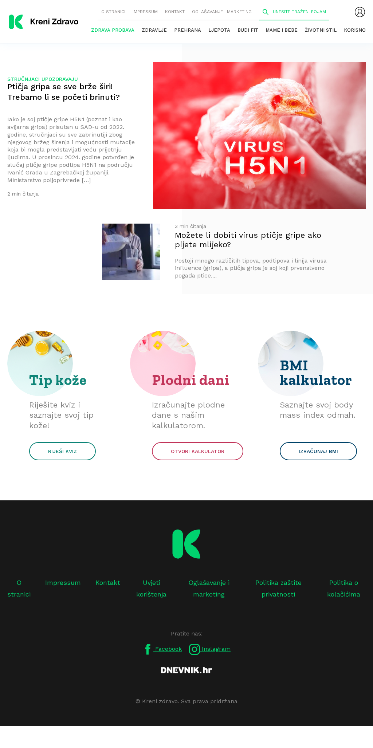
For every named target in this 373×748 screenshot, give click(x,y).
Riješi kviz (62, 451)
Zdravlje (154, 30)
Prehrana (187, 30)
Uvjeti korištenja (151, 588)
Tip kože (58, 380)
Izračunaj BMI (318, 451)
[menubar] (360, 12)
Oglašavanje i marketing (222, 11)
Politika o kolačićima (343, 588)
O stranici (113, 11)
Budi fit (247, 30)
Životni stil (321, 30)
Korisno (355, 30)
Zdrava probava (112, 30)
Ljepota (219, 30)
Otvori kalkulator (197, 451)
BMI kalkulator (316, 373)
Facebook (167, 648)
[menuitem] (360, 12)
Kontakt (175, 11)
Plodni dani (190, 380)
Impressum (145, 11)
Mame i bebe (282, 30)
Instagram (215, 648)
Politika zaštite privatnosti (278, 588)
